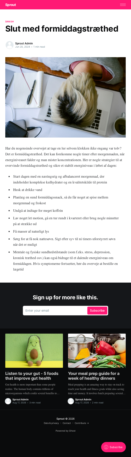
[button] (123, 5)
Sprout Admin (24, 43)
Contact (67, 423)
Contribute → (82, 423)
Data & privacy (51, 423)
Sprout (10, 5)
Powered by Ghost (66, 430)
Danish (9, 21)
